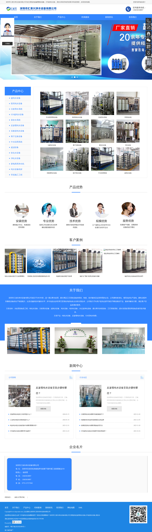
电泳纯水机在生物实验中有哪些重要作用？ (23, 425)
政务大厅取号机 (20, 497)
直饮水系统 (15, 120)
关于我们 (38, 17)
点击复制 (27, 511)
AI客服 (7, 43)
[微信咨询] (149, 40)
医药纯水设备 (16, 104)
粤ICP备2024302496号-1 (17, 526)
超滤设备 (15, 147)
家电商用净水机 (17, 164)
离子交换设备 (16, 136)
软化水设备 (15, 153)
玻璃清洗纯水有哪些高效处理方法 (92, 425)
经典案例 (85, 17)
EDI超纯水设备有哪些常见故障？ (20, 431)
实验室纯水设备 (17, 131)
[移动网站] (149, 47)
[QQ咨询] (149, 34)
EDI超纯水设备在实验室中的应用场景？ (93, 431)
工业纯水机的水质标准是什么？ (20, 420)
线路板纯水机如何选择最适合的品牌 (92, 420)
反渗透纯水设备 (39, 2)
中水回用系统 (16, 142)
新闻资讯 (109, 17)
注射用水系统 (16, 109)
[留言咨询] (149, 27)
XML (80, 508)
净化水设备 (15, 158)
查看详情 (43, 409)
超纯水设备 (15, 98)
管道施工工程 (16, 175)
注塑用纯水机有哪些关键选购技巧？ (92, 414)
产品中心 (61, 17)
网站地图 (71, 508)
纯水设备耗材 (16, 169)
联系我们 (133, 17)
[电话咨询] (149, 21)
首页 (16, 17)
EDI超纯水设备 (17, 114)
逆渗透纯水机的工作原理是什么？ (21, 414)
